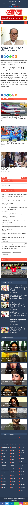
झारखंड (12, 438)
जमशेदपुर (4, 487)
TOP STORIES (5, 444)
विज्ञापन (22, 478)
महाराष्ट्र (13, 484)
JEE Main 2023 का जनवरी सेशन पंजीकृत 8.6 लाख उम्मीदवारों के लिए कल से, (24, 178)
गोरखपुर (4, 481)
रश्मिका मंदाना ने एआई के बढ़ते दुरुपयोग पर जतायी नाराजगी (13, 381)
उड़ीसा (3, 459)
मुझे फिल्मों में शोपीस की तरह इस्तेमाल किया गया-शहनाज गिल (13, 359)
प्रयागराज (13, 462)
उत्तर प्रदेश (4, 462)
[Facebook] (2, 56)
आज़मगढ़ (23, 452)
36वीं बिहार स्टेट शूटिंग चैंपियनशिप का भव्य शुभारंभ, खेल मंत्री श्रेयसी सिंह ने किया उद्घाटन (14, 215)
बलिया (22, 462)
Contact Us (23, 3)
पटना (12, 456)
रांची (12, 487)
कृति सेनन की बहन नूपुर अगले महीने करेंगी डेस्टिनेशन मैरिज (13, 392)
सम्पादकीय (23, 484)
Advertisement (16, 3)
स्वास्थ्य (22, 490)
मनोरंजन (13, 481)
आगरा (3, 456)
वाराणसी (22, 450)
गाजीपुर (3, 478)
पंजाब (12, 453)
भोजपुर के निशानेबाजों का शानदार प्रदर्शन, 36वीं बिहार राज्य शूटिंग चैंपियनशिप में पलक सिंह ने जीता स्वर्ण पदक (14, 195)
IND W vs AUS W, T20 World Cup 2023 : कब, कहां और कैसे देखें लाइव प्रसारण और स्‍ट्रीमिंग (13, 143)
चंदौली (22, 455)
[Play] (2, 276)
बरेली (12, 469)
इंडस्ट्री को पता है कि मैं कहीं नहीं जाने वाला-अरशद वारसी (12, 426)
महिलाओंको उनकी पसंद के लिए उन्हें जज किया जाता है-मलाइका (13, 370)
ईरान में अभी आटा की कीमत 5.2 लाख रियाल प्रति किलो (14, 233)
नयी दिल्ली (13, 447)
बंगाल (12, 466)
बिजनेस (13, 472)
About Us (9, 3)
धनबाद (12, 441)
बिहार (12, 475)
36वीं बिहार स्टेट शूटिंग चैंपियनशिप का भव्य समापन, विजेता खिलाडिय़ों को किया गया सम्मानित (14, 208)
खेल (3, 475)
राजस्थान (22, 438)
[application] (14, 270)
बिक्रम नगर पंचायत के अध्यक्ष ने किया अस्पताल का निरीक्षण (13, 239)
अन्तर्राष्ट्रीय (4, 450)
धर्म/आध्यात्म (14, 444)
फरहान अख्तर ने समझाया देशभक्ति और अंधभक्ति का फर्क (12, 415)
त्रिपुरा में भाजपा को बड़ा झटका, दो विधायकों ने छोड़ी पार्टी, (14, 168)
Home (4, 3)
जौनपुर (22, 459)
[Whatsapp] (10, 56)
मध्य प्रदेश (13, 478)
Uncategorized (5, 447)
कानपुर (3, 472)
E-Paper (14, 4)
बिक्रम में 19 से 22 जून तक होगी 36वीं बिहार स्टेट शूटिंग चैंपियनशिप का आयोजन (13, 221)
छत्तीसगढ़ (4, 484)
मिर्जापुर (22, 471)
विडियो (22, 481)
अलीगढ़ (3, 453)
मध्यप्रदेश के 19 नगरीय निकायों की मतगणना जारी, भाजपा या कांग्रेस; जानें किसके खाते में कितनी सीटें (4, 178)
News (3, 441)
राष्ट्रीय (22, 444)
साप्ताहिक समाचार (7, 338)
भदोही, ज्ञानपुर (24, 465)
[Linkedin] (7, 56)
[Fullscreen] (25, 276)
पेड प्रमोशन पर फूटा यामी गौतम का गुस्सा (9, 347)
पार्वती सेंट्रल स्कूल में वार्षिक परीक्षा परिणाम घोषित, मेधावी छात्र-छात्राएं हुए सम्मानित (14, 228)
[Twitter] (5, 56)
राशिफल (22, 441)
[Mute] (23, 276)
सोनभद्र (22, 474)
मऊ (21, 468)
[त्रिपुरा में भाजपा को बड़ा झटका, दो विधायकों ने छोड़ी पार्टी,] (14, 159)
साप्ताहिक (23, 487)
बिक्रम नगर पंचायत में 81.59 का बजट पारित (11, 253)
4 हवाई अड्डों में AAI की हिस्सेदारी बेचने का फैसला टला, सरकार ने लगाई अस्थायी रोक (13, 118)
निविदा (12, 450)
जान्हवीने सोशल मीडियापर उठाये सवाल (9, 403)
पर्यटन (12, 459)
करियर (3, 469)
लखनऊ (22, 447)
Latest (3, 438)
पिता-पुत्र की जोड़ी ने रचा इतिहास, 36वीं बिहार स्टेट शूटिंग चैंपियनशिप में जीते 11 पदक (14, 202)
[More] (16, 56)
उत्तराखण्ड (4, 466)
